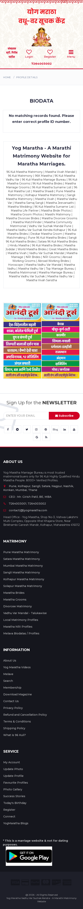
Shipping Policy (14, 728)
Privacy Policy (13, 708)
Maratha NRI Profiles (17, 626)
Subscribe (66, 415)
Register (9, 809)
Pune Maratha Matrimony (21, 552)
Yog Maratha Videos (17, 667)
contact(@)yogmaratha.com (28, 510)
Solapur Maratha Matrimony (22, 586)
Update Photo (13, 769)
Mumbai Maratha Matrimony (23, 565)
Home (7, 77)
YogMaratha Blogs (15, 823)
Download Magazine (17, 694)
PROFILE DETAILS (26, 77)
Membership (12, 687)
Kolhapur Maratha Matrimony (23, 579)
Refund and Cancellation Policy (25, 714)
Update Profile (13, 776)
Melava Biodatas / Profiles (21, 633)
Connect (9, 816)
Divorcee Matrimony (17, 606)
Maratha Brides (14, 593)
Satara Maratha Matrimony (21, 559)
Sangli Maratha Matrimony (21, 572)
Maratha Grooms (14, 599)
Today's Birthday (14, 803)
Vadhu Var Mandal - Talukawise (25, 613)
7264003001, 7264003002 (27, 503)
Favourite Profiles (15, 782)
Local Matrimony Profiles (20, 620)
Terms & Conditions (17, 721)
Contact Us (11, 701)
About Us (9, 660)
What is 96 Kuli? (14, 735)
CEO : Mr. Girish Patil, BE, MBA (30, 497)
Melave (8, 674)
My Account (11, 762)
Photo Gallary (12, 789)
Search (8, 681)
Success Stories (14, 796)
